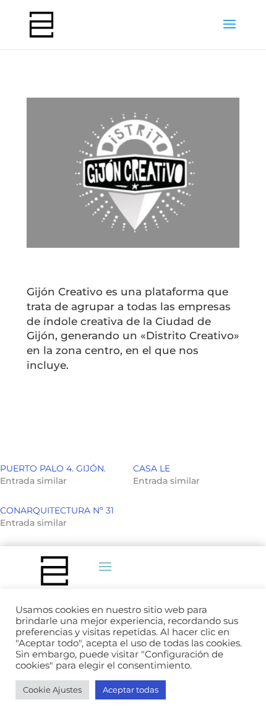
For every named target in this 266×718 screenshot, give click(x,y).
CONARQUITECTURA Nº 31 (57, 510)
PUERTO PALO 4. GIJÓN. (53, 468)
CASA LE (151, 468)
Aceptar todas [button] (130, 690)
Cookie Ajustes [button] (52, 690)
